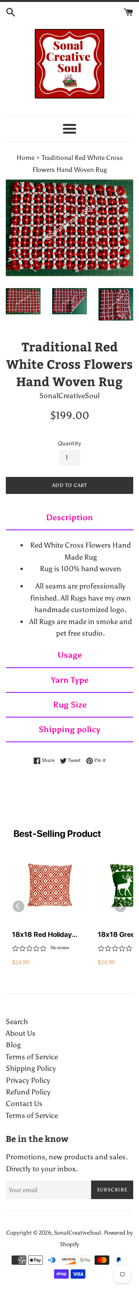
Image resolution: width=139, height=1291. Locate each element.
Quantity (69, 443)
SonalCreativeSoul (77, 1232)
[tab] (69, 518)
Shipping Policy (31, 1068)
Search (17, 1021)
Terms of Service (32, 1056)
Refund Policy (28, 1091)
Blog (13, 1044)
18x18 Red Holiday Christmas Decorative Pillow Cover (46, 934)
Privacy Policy (28, 1080)
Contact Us (24, 1103)
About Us (21, 1033)
